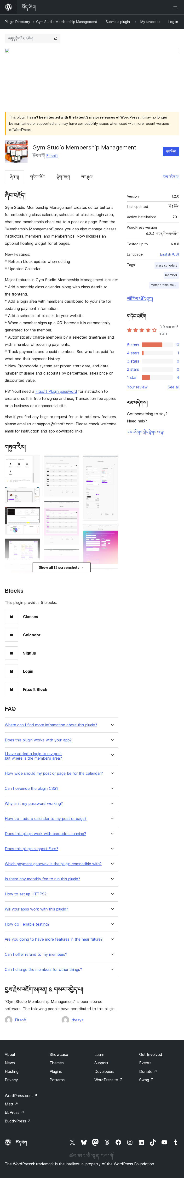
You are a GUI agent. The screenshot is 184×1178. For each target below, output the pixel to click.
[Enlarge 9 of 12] (111, 462)
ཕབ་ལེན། (171, 151)
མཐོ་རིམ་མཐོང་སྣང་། (140, 298)
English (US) (169, 254)
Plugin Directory (17, 22)
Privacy (11, 1079)
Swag (146, 1079)
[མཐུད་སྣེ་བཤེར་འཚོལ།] (55, 38)
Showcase (59, 1054)
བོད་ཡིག (21, 1142)
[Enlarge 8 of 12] (72, 555)
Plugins (56, 1071)
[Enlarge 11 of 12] (111, 574)
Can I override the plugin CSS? (31, 788)
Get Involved (150, 1054)
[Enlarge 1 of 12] (33, 462)
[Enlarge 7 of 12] (72, 507)
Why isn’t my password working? (34, 803)
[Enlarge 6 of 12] (72, 462)
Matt (11, 1104)
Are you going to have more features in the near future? (54, 939)
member (171, 275)
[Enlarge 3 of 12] (33, 513)
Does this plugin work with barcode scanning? (45, 833)
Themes (57, 1062)
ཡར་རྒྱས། (87, 176)
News (10, 1062)
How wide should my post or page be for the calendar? (54, 773)
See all (173, 387)
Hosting (11, 1071)
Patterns (57, 1079)
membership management (164, 285)
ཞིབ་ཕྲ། (14, 176)
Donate (148, 1071)
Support (101, 1062)
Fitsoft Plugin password (56, 391)
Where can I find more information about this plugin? (51, 725)
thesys (77, 1020)
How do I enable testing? (27, 924)
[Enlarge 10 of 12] (111, 531)
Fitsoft (52, 155)
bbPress (14, 1112)
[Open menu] (176, 7)
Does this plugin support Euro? (31, 849)
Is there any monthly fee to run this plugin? (42, 879)
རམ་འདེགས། (171, 176)
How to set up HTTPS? (25, 894)
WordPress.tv (108, 1079)
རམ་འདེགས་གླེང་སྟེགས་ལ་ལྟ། (145, 432)
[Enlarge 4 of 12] (33, 544)
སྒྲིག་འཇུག (63, 176)
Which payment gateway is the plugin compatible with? (53, 864)
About (10, 1054)
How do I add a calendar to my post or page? (45, 818)
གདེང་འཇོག (37, 176)
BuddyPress (18, 1121)
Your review (137, 387)
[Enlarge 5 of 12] (33, 570)
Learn (99, 1054)
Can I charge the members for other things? (43, 969)
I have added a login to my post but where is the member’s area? (33, 756)
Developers (104, 1071)
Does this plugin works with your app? (38, 740)
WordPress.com (21, 1095)
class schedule (166, 265)
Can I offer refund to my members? (36, 954)
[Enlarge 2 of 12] (33, 493)
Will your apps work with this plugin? (36, 909)
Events (145, 1062)
